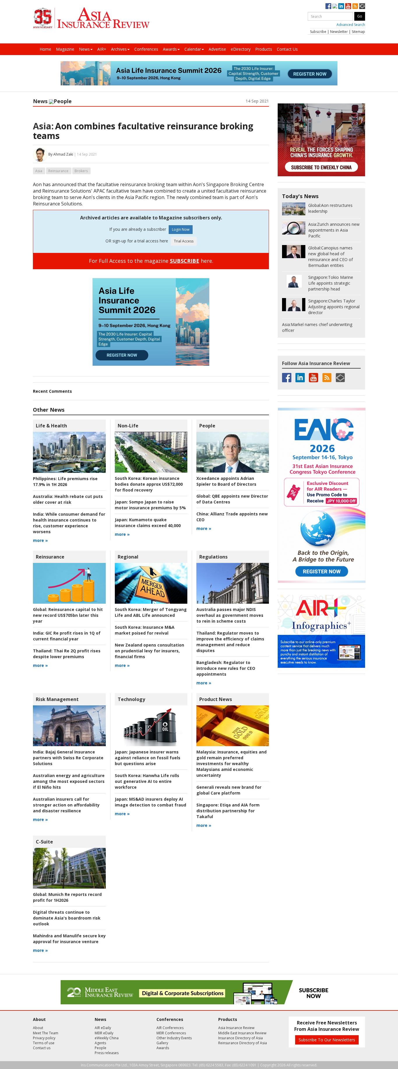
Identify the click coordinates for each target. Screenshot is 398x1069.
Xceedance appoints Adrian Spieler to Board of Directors (226, 481)
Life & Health (51, 425)
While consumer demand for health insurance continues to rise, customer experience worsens (69, 522)
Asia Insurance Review (236, 1027)
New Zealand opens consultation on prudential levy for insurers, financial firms (149, 650)
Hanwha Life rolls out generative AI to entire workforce (147, 781)
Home (45, 49)
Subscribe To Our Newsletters (327, 1039)
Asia (38, 170)
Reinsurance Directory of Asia (242, 1042)
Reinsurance (58, 170)
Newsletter (339, 31)
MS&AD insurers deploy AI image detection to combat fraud (150, 802)
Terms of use (43, 1042)
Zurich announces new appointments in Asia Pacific (334, 230)
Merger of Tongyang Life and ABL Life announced (151, 612)
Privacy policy (44, 1037)
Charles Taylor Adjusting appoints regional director (334, 306)
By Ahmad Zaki (60, 154)
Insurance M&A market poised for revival (145, 630)
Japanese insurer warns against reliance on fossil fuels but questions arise (147, 757)
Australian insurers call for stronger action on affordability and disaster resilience (66, 804)
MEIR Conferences (171, 1033)
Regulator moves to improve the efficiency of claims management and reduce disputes (230, 641)
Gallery (162, 1042)
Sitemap (358, 31)
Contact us (41, 1047)
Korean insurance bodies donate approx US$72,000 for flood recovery (149, 484)
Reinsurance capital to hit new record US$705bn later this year (68, 615)
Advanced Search (351, 24)
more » (40, 540)
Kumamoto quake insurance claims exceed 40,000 (148, 522)
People (63, 101)
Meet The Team (45, 1033)
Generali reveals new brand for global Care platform (228, 790)
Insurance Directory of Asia (240, 1037)
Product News (215, 699)
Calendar (192, 49)
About (38, 1027)
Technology (131, 699)
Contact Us (287, 49)
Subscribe (318, 31)
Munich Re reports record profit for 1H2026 (67, 897)
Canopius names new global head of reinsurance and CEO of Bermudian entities (330, 256)
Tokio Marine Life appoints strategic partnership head (330, 283)
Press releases (107, 1052)
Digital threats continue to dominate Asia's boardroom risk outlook (67, 918)
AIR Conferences (170, 1027)
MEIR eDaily (104, 1033)
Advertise (217, 49)
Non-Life (128, 425)
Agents (100, 1042)
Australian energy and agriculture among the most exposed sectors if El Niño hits (69, 781)
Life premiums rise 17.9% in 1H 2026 (65, 481)
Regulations (213, 557)
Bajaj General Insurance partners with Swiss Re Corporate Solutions (68, 757)
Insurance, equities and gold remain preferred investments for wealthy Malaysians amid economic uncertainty (231, 763)
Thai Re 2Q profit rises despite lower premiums (67, 653)
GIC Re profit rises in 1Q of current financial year (67, 636)
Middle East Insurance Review (242, 1033)
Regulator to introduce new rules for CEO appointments (225, 668)
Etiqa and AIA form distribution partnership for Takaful (228, 810)
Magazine (65, 49)
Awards (170, 49)
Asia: (43, 126)
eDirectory (241, 49)
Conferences (146, 49)
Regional (128, 557)
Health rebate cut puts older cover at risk (68, 499)
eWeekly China (107, 1037)
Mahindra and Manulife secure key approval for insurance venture (69, 938)
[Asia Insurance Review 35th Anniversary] (91, 18)
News (84, 49)
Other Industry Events (174, 1037)
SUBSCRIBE (184, 260)
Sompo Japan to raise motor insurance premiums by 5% (150, 504)
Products (263, 49)
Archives (119, 49)
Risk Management (57, 699)
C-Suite (44, 842)
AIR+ (101, 49)
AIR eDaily (103, 1027)
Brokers (81, 170)
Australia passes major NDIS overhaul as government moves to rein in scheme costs (229, 615)
